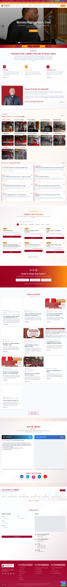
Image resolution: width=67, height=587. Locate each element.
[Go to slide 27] (49, 42)
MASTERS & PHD (46, 280)
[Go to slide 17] (36, 42)
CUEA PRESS (15, 2)
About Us (17, 5)
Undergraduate (31, 224)
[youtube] (45, 476)
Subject (3, 521)
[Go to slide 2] (17, 42)
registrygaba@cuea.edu (56, 573)
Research (21, 577)
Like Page (62, 437)
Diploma (26, 224)
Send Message (16, 536)
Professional (48, 224)
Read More (61, 102)
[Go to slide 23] (44, 42)
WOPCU (20, 2)
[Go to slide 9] (26, 42)
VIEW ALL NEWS (33, 413)
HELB (31, 0)
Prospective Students (6, 2)
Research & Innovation (37, 5)
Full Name (3, 516)
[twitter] (27, 476)
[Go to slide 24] (45, 42)
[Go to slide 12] (30, 42)
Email (28, 0)
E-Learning (21, 573)
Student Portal (22, 571)
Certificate (21, 224)
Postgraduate (37, 224)
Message (3, 525)
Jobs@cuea (21, 579)
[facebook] (21, 477)
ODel (23, 2)
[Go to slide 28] (50, 42)
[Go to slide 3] (19, 42)
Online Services (51, 5)
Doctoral (42, 224)
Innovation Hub (61, 2)
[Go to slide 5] (21, 42)
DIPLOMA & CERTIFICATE (22, 280)
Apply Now (21, 569)
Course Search (36, 2)
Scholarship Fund (42, 2)
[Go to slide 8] (25, 42)
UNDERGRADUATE (35, 280)
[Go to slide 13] (31, 42)
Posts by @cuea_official (6, 449)
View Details (11, 236)
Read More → (5, 324)
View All (62, 115)
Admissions (29, 5)
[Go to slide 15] (34, 42)
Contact (57, 5)
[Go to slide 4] (20, 42)
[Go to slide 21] (41, 42)
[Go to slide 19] (39, 42)
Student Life (27, 2)
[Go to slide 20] (40, 42)
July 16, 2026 (20, 448)
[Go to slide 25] (46, 42)
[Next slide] (64, 26)
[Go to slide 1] (16, 42)
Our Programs (22, 567)
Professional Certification (50, 2)
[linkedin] (39, 476)
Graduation (23, 0)
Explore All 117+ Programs (32, 256)
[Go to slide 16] (35, 42)
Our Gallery (18, 0)
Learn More (5, 77)
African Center (37, 0)
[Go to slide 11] (29, 42)
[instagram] (33, 476)
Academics (23, 5)
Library (57, 2)
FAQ (11, 2)
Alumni (32, 2)
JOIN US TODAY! (63, 5)
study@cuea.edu (11, 0)
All (17, 224)
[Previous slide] (2, 26)
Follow (30, 437)
